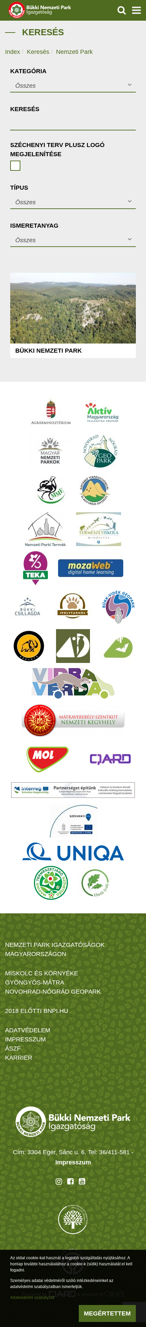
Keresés (38, 51)
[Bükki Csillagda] (27, 607)
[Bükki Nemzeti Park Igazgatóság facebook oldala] (70, 1181)
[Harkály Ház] (73, 646)
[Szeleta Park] (29, 646)
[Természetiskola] (98, 529)
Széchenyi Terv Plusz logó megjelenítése (57, 150)
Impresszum (73, 1162)
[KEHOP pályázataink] (73, 820)
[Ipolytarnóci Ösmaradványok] (72, 607)
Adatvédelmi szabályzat (32, 1297)
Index (12, 51)
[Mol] (47, 759)
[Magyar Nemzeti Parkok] (50, 451)
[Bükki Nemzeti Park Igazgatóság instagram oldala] (59, 1181)
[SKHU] (73, 790)
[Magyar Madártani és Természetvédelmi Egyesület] (51, 490)
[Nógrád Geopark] (100, 451)
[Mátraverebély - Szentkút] (73, 721)
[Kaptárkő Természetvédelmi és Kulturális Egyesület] (94, 490)
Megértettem (107, 1313)
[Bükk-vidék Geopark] (118, 607)
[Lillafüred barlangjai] (117, 646)
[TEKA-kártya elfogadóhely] (35, 568)
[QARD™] (110, 759)
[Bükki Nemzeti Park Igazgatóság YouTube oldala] (82, 1181)
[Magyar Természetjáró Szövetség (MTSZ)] (51, 883)
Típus (19, 187)
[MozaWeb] (90, 568)
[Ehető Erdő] (95, 883)
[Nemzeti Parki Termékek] (45, 529)
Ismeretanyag (34, 225)
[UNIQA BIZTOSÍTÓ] (73, 852)
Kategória (28, 71)
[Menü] (136, 10)
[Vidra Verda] (73, 683)
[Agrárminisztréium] (51, 412)
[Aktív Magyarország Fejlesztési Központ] (102, 412)
